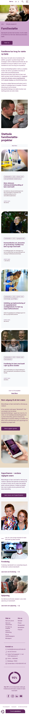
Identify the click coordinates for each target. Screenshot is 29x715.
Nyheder (20, 620)
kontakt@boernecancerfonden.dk (16, 649)
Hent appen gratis (10, 428)
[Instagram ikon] (12, 696)
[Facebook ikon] (8, 696)
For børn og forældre (8, 627)
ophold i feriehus (8, 80)
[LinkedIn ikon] (16, 696)
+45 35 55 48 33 (11, 651)
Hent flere (14, 393)
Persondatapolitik (6, 706)
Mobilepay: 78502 (12, 661)
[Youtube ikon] (21, 696)
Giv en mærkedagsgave (10, 635)
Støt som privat (9, 620)
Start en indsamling (8, 631)
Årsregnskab (21, 625)
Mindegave (8, 638)
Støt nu (11, 1)
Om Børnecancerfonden (22, 706)
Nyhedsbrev (21, 627)
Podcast (20, 629)
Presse (19, 623)
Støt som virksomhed (8, 623)
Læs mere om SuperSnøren (13, 495)
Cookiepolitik (13, 706)
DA (16, 1)
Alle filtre (14, 146)
